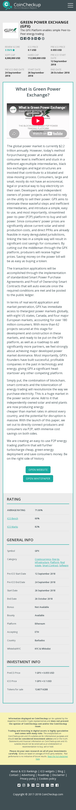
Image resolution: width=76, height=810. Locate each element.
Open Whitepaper (38, 478)
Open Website (38, 469)
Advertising (28, 775)
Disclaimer (58, 775)
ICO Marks (12, 526)
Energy (55, 559)
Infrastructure (42, 562)
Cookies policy (47, 778)
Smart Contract (50, 565)
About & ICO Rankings (24, 771)
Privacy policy (28, 778)
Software (63, 565)
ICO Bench (12, 518)
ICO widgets (47, 771)
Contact (14, 775)
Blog (60, 771)
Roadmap (43, 775)
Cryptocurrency (43, 559)
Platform (54, 562)
